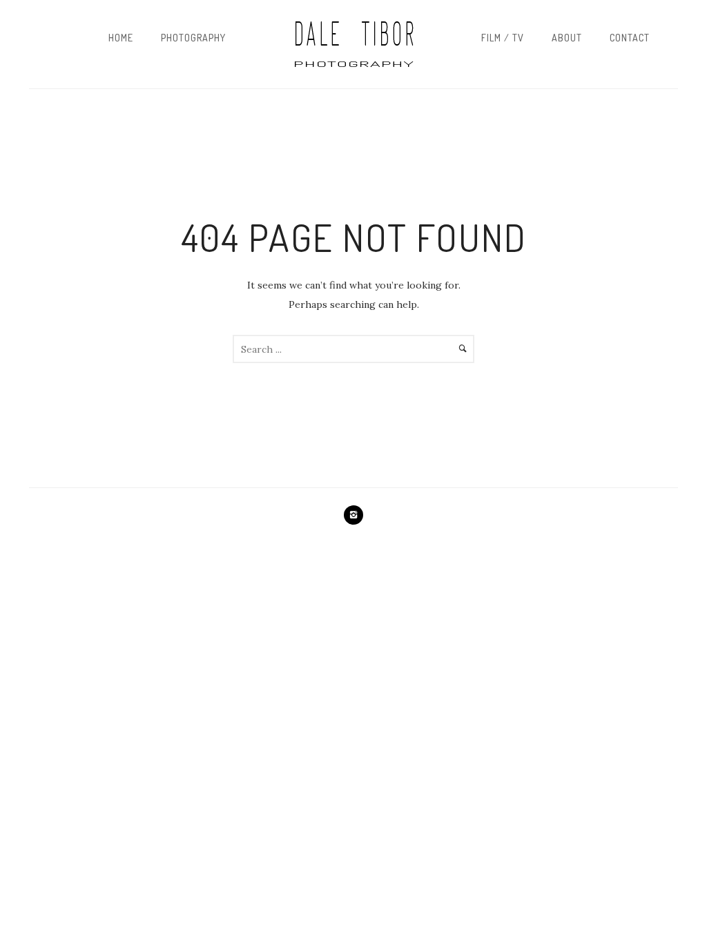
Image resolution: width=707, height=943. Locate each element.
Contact (630, 37)
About (567, 37)
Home (120, 37)
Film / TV (502, 37)
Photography (193, 37)
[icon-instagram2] (353, 515)
